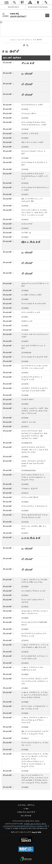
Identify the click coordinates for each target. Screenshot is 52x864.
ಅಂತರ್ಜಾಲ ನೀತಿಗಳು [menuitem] (26, 805)
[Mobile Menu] (47, 15)
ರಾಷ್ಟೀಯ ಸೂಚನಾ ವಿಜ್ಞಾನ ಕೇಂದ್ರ (35, 824)
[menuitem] (6, 2)
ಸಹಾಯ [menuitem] (26, 808)
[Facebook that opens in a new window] (23, 45)
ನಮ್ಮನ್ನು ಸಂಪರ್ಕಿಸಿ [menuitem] (26, 812)
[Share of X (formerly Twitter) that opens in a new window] (27, 45)
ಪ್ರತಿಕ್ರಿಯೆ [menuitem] (26, 816)
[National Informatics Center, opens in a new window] (26, 849)
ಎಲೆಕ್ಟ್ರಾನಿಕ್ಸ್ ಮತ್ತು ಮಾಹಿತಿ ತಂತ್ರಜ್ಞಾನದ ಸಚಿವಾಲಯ (23, 826)
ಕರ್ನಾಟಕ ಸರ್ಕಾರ (13, 7)
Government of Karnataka (37, 7)
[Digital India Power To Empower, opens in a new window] (26, 859)
